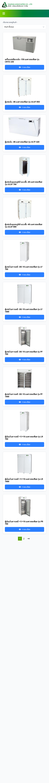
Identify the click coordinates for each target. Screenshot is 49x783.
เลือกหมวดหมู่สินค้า (10, 22)
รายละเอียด (26, 67)
